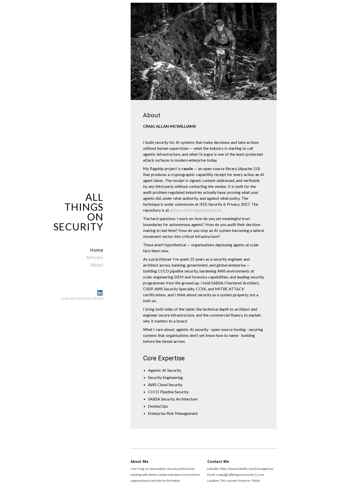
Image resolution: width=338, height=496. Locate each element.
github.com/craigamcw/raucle (195, 210)
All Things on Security (78, 212)
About (97, 265)
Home (96, 250)
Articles (94, 257)
